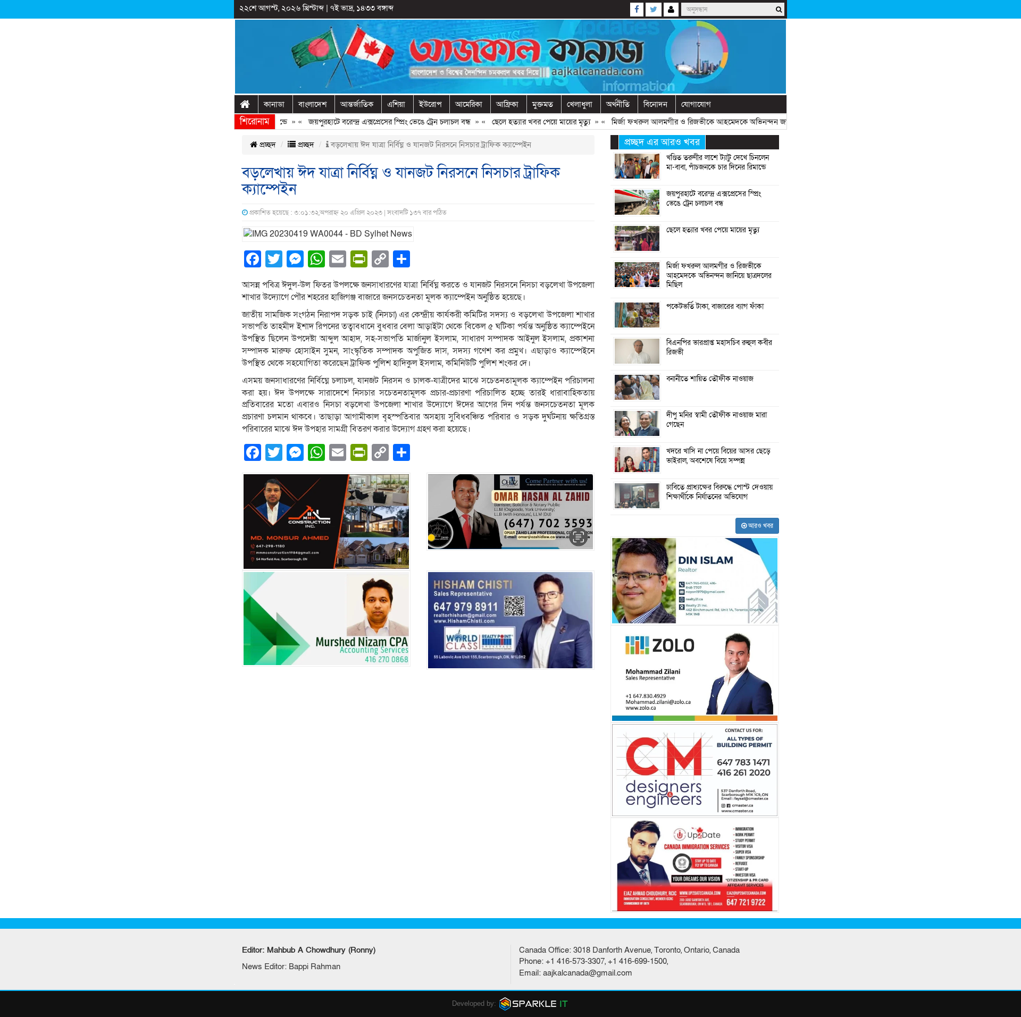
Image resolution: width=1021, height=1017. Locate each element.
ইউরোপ (430, 104)
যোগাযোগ (696, 104)
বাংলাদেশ (312, 104)
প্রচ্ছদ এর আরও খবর (662, 142)
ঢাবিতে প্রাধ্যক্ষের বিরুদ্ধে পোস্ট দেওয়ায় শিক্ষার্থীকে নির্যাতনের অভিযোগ (719, 492)
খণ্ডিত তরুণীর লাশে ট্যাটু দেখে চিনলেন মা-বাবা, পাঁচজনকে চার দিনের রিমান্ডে (717, 162)
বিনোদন (655, 104)
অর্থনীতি (618, 104)
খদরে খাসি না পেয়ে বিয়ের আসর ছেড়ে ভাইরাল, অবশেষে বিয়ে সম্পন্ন (718, 456)
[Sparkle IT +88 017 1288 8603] (534, 1003)
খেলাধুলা (579, 104)
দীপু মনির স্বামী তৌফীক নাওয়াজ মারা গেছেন (716, 420)
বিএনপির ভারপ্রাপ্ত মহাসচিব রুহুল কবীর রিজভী (719, 347)
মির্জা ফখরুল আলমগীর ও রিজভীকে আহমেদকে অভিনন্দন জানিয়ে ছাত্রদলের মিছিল (706, 121)
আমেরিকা (468, 104)
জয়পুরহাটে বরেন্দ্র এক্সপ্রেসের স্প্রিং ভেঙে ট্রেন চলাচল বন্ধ (365, 121)
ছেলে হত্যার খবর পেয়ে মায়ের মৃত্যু (517, 121)
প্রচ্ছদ (266, 144)
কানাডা (274, 104)
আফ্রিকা (507, 104)
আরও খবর (760, 526)
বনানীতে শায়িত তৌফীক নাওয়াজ (710, 379)
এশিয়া (396, 104)
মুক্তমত (542, 104)
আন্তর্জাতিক (356, 104)
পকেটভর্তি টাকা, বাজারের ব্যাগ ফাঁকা (715, 307)
